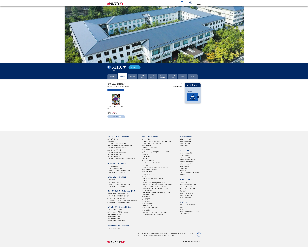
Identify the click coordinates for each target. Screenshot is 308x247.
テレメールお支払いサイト (187, 164)
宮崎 (120, 159)
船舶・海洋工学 (164, 188)
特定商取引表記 (184, 168)
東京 (125, 145)
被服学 (152, 212)
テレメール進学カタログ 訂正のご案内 (189, 172)
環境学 (155, 167)
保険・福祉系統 (146, 208)
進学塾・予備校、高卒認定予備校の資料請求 (118, 202)
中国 (108, 154)
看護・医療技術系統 (147, 203)
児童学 (156, 212)
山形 (122, 143)
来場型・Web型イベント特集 (187, 189)
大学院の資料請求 (111, 180)
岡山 (115, 154)
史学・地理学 (157, 141)
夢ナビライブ (183, 209)
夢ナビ (181, 207)
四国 (108, 156)
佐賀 (123, 159)
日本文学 (145, 141)
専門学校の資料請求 (112, 166)
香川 (112, 156)
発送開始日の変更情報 (185, 141)
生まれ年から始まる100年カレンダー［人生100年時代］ (189, 212)
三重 (120, 150)
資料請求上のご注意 (177, 86)
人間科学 (162, 143)
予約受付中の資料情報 (185, 139)
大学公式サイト (134, 67)
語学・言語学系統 (146, 145)
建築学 (161, 184)
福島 (125, 143)
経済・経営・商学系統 (148, 161)
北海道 (109, 141)
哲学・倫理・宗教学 (166, 141)
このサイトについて (185, 157)
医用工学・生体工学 (162, 183)
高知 (120, 156)
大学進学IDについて (185, 155)
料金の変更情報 (184, 145)
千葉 (122, 145)
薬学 (149, 201)
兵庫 (120, 152)
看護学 (144, 205)
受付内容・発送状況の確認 (187, 161)
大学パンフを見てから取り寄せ (188, 184)
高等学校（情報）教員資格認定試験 (116, 221)
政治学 (148, 158)
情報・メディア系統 (147, 172)
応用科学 (157, 186)
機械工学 (145, 183)
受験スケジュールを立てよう (187, 193)
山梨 (131, 145)
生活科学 (166, 212)
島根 (117, 154)
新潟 (115, 148)
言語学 (155, 147)
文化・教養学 (156, 143)
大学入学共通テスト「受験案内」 (115, 210)
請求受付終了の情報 (185, 143)
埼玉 (120, 145)
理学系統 (144, 176)
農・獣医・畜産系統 (147, 190)
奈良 (122, 152)
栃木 (115, 145)
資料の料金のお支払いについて (188, 159)
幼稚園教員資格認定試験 (113, 216)
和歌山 (125, 152)
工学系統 (144, 180)
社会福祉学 (150, 167)
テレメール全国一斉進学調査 (187, 205)
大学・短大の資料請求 (113, 139)
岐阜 (115, 150)
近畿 (108, 152)
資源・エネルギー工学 (148, 188)
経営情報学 (157, 163)
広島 (120, 154)
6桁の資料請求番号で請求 (113, 228)
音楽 (149, 154)
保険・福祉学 (155, 207)
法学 (144, 158)
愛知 (117, 150)
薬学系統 (144, 201)
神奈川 (127, 145)
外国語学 (145, 147)
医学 (149, 196)
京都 (115, 152)
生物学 (155, 178)
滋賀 (112, 152)
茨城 (112, 145)
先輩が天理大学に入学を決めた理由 (192, 90)
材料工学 (145, 186)
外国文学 (150, 141)
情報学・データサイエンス (149, 174)
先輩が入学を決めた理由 (186, 195)
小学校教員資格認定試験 (113, 218)
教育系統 (144, 150)
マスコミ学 (165, 167)
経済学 (144, 163)
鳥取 (112, 154)
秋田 (120, 143)
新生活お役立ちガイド (185, 197)
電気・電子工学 (146, 184)
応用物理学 (151, 186)
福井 (125, 148)
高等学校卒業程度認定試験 (114, 214)
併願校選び (183, 191)
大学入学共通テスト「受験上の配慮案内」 (118, 212)
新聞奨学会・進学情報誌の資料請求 (116, 198)
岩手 (115, 143)
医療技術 (149, 205)
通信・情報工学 (155, 184)
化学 (152, 178)
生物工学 (163, 186)
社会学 (144, 167)
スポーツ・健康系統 (147, 214)
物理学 (148, 178)
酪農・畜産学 (146, 194)
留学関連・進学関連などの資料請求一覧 (117, 193)
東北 (108, 143)
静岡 (112, 150)
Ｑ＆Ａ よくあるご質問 (186, 153)
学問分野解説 (183, 182)
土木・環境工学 (168, 184)
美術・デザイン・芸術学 (163, 152)
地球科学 (161, 178)
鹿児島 (131, 159)
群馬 (117, 145)
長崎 (125, 159)
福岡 (115, 159)
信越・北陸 (110, 148)
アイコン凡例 (179, 84)
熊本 (128, 159)
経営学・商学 (150, 163)
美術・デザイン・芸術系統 (149, 152)
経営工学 (157, 188)
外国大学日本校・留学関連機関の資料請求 (118, 196)
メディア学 (159, 174)
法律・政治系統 (146, 156)
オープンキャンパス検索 (186, 186)
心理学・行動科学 (147, 143)
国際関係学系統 (146, 169)
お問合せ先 (183, 170)
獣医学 (168, 193)
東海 (108, 150)
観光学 (160, 167)
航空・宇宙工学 (152, 183)
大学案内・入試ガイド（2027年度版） (115, 107)
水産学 (152, 194)
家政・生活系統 (146, 210)
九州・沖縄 (110, 159)
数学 (144, 178)
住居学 (161, 212)
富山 (120, 148)
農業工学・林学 (155, 193)
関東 (108, 145)
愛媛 (117, 156)
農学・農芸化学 (146, 193)
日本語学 (150, 147)
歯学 (149, 199)
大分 (118, 159)
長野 (118, 148)
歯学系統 (144, 199)
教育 (149, 149)
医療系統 (144, 197)
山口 (122, 154)
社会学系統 (145, 165)
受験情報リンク (184, 175)
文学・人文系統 (146, 139)
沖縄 (134, 159)
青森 (112, 143)
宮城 (117, 143)
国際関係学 (154, 169)
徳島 (115, 156)
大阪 (117, 152)
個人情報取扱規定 (184, 166)
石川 (123, 148)
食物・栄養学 (146, 212)
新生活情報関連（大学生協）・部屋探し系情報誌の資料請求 (122, 200)
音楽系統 (144, 154)
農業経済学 (162, 193)
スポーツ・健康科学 (158, 214)
